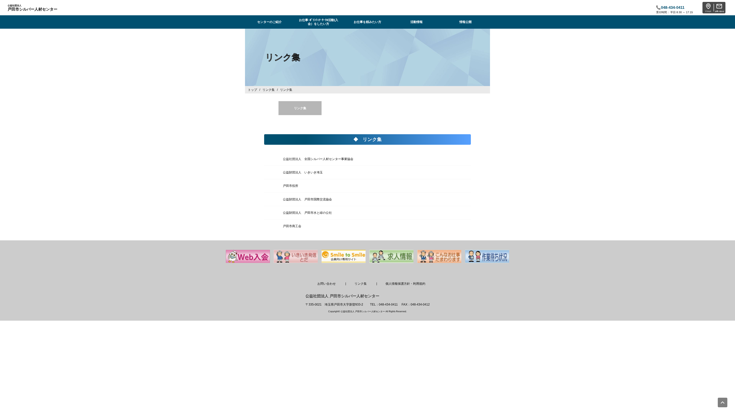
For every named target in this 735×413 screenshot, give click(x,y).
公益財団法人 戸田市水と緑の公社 (307, 212)
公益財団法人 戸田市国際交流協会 (307, 199)
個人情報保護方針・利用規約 (405, 283)
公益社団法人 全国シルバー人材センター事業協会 (318, 159)
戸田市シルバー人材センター (32, 7)
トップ (252, 89)
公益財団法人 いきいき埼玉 (303, 172)
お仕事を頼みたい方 (367, 22)
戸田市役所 (290, 185)
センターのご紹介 (269, 22)
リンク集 (268, 89)
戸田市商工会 (292, 226)
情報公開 (465, 22)
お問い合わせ (326, 283)
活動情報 (416, 22)
